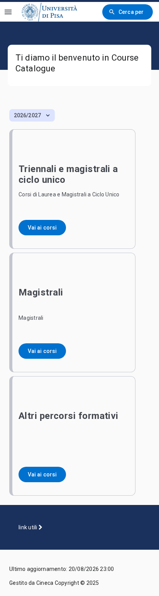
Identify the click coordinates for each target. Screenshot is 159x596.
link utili (29, 527)
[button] (32, 115)
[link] (49, 11)
